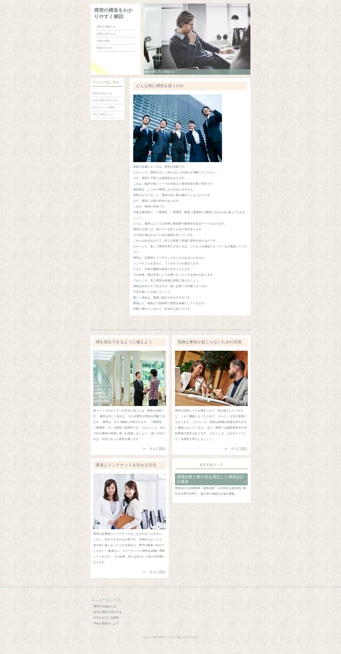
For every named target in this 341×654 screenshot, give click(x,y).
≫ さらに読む (154, 448)
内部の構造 (103, 40)
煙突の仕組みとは (102, 93)
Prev (148, 39)
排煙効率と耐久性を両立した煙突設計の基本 (210, 479)
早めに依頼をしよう (103, 114)
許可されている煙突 (103, 107)
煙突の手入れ (105, 48)
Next (246, 39)
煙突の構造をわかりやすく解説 (113, 13)
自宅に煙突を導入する (104, 100)
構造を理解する (106, 26)
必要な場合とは (106, 33)
